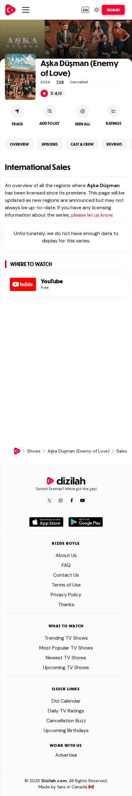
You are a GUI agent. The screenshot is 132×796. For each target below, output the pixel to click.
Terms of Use (66, 585)
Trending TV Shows (66, 638)
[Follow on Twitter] (49, 500)
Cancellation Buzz (66, 720)
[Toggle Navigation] (25, 10)
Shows (34, 451)
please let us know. (92, 215)
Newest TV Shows (66, 657)
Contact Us (66, 575)
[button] (85, 9)
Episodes (50, 144)
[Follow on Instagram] (60, 500)
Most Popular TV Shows (66, 648)
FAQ (66, 565)
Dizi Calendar (66, 701)
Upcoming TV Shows (66, 667)
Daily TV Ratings (66, 711)
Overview (19, 144)
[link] (10, 9)
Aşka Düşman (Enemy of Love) (79, 451)
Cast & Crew (82, 144)
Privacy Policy (66, 594)
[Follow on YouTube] (82, 500)
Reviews (114, 144)
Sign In (113, 9)
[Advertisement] (66, 372)
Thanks (66, 604)
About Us (66, 555)
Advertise (66, 755)
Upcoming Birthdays (66, 730)
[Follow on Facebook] (71, 500)
